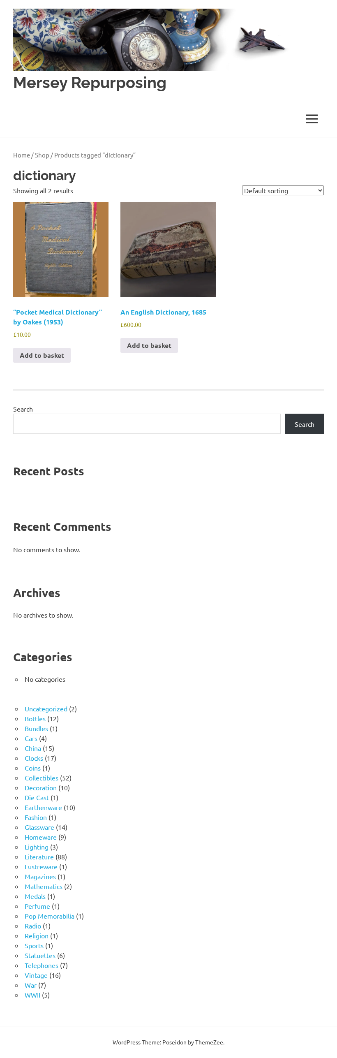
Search (23, 409)
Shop (42, 155)
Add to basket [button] (42, 355)
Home (21, 155)
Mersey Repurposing (89, 82)
